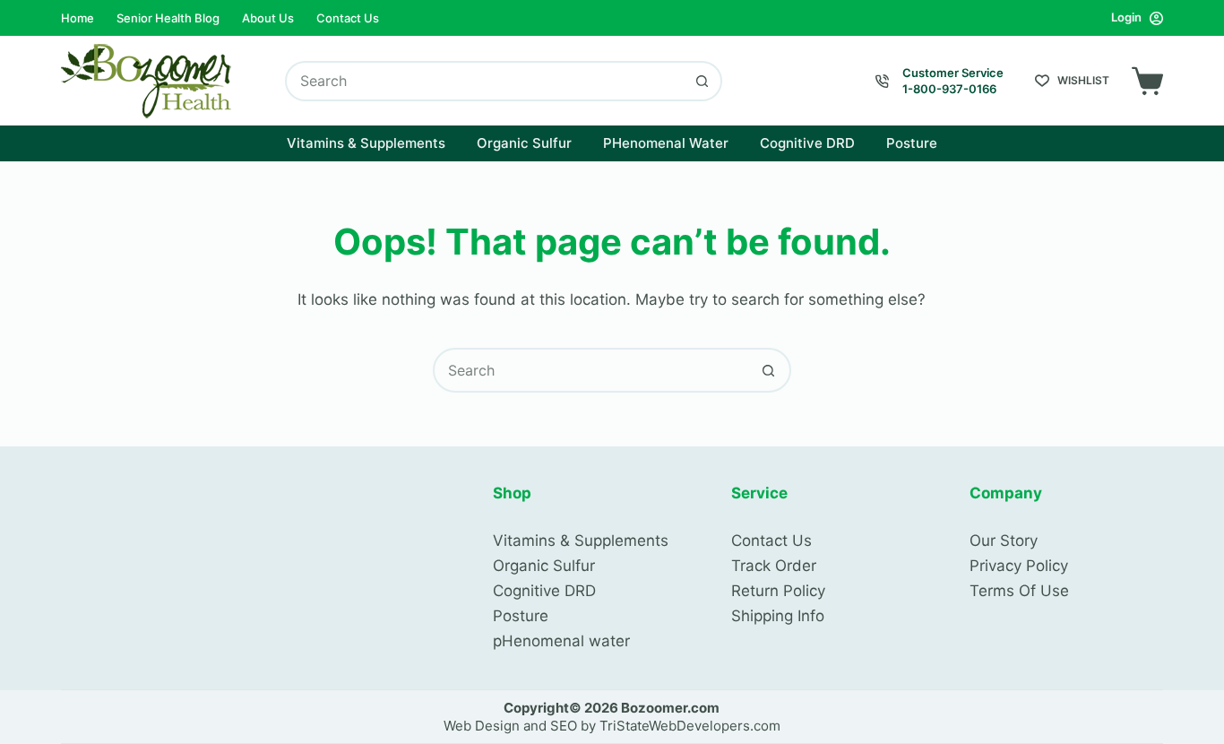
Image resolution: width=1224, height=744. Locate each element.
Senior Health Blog (168, 18)
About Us (268, 18)
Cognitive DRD (807, 142)
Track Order (773, 566)
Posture (911, 142)
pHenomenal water (561, 641)
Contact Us (347, 18)
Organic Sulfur (524, 142)
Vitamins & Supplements (366, 142)
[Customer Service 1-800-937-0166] (882, 81)
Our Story (1004, 540)
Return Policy (778, 591)
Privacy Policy (1019, 566)
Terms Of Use (1019, 591)
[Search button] (702, 81)
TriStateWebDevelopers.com (689, 725)
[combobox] (485, 81)
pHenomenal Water (665, 142)
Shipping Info (777, 616)
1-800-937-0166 (949, 89)
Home (77, 18)
